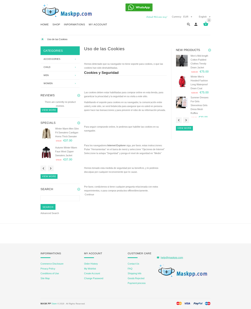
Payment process (137, 283)
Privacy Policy (48, 268)
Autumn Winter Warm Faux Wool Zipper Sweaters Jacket (66, 151)
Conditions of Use (50, 273)
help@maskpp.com (172, 257)
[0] (205, 25)
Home (42, 39)
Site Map (45, 278)
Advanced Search (50, 213)
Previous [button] (43, 168)
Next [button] (51, 168)
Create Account (92, 273)
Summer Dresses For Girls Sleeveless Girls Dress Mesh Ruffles (199, 105)
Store (49, 303)
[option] (60, 136)
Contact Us (133, 264)
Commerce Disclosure (52, 264)
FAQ (130, 268)
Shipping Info (134, 273)
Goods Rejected (136, 278)
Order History (91, 264)
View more (49, 110)
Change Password (93, 278)
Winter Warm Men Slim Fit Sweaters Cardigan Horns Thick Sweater (67, 132)
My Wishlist (90, 268)
